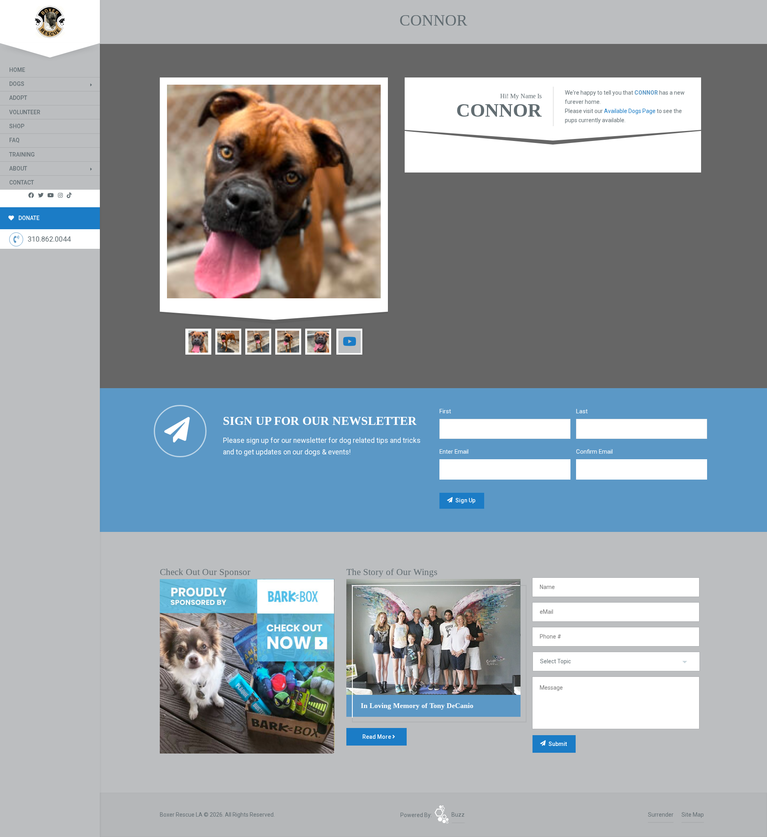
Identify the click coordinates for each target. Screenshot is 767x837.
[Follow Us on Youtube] (51, 195)
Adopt (18, 98)
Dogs (16, 84)
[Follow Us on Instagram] (60, 195)
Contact (21, 182)
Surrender (661, 814)
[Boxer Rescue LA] (50, 20)
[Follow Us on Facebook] (31, 195)
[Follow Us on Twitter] (41, 195)
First (445, 411)
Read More (377, 737)
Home (17, 70)
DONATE (28, 218)
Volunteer (24, 112)
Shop (16, 126)
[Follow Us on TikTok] (69, 195)
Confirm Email (594, 451)
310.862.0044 (49, 239)
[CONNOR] (274, 191)
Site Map (693, 814)
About (18, 168)
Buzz (458, 814)
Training (22, 154)
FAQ (14, 140)
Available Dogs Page (630, 111)
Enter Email (454, 451)
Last (582, 411)
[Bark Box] (247, 665)
